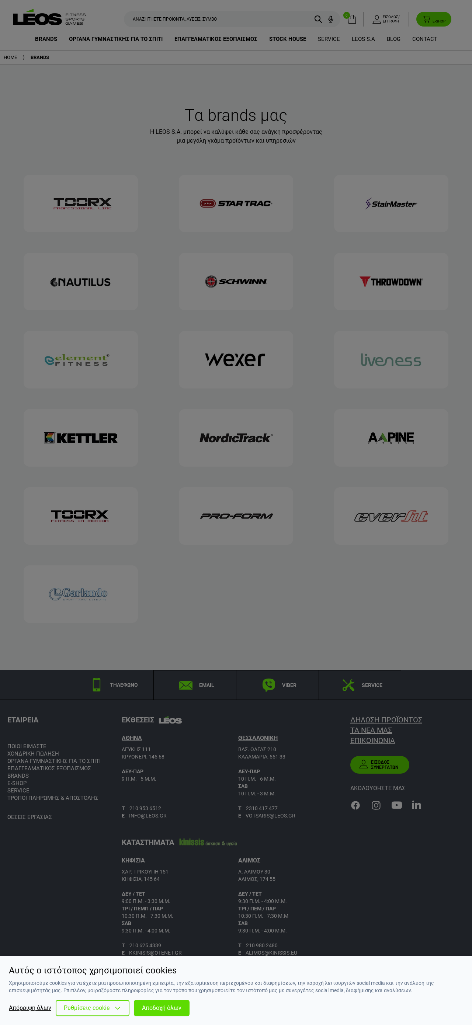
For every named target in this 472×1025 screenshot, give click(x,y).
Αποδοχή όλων (161, 1007)
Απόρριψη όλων (30, 1007)
